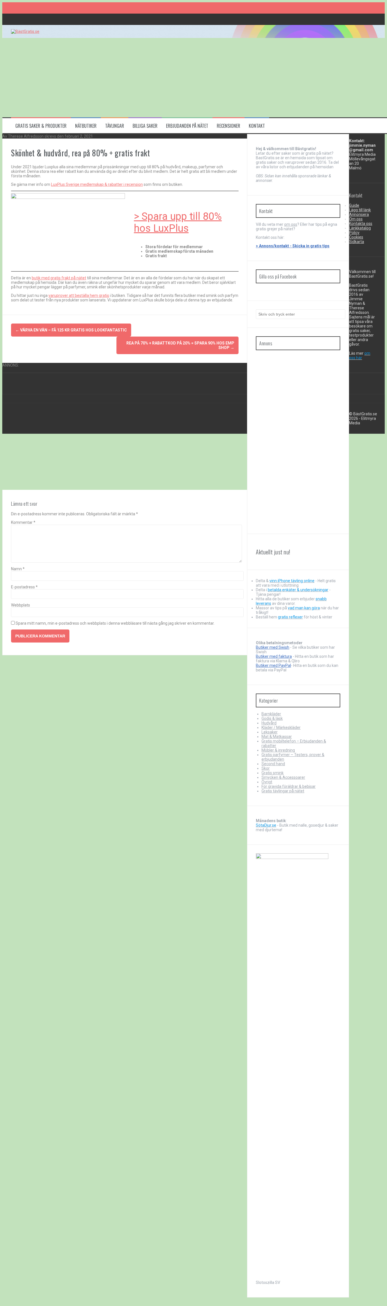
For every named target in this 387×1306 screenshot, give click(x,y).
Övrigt (266, 782)
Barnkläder (271, 714)
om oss (290, 224)
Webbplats (20, 605)
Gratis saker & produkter (41, 125)
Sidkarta (356, 241)
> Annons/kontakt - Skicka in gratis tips (292, 246)
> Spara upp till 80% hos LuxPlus (178, 222)
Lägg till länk (360, 210)
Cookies (356, 237)
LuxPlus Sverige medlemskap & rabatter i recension (97, 184)
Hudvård (269, 723)
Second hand (273, 764)
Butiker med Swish (272, 647)
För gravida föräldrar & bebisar (288, 786)
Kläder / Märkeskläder (281, 727)
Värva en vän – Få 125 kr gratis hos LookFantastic (71, 330)
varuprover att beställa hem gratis (78, 295)
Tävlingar (114, 125)
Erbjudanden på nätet (187, 125)
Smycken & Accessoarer (283, 777)
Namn (18, 569)
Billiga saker (145, 125)
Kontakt (257, 125)
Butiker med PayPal (273, 665)
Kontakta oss (360, 223)
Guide (354, 205)
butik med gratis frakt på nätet (59, 278)
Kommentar (23, 522)
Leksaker (269, 732)
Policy (354, 232)
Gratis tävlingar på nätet (282, 791)
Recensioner (228, 125)
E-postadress (24, 587)
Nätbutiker (86, 125)
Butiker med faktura (274, 656)
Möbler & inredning (278, 750)
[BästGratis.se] (25, 31)
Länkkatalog (360, 228)
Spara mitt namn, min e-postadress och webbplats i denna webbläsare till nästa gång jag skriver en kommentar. (115, 623)
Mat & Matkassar (276, 736)
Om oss (356, 219)
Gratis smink (272, 773)
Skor (265, 768)
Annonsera (359, 214)
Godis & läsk (272, 718)
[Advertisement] (172, 77)
